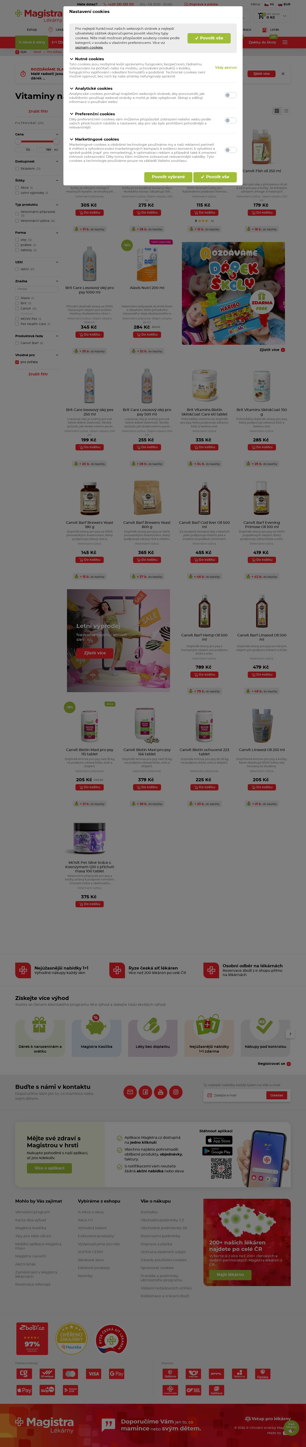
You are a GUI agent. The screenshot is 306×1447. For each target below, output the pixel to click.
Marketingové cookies (97, 139)
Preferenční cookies (95, 114)
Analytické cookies (93, 88)
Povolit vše (211, 38)
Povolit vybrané (168, 177)
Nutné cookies (89, 59)
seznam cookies (89, 47)
